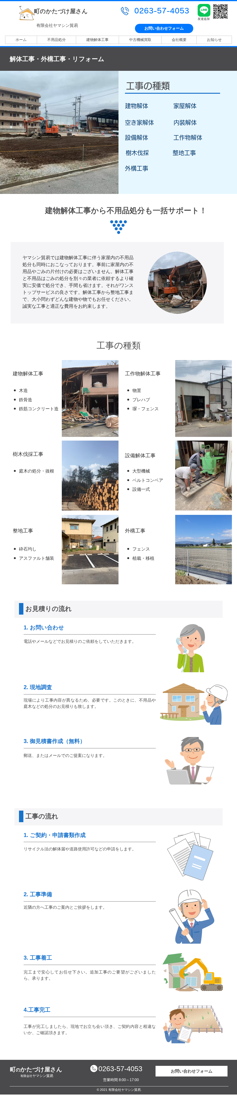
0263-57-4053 (120, 1069)
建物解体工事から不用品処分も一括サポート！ (126, 210)
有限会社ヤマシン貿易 (57, 25)
